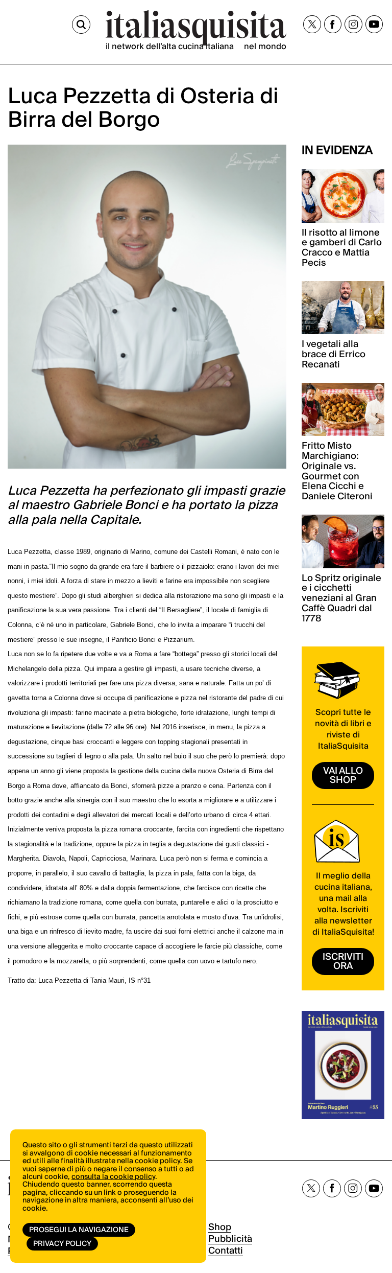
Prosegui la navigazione (79, 1230)
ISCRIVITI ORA (343, 961)
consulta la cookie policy (113, 1177)
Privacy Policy (62, 1244)
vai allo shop (343, 775)
